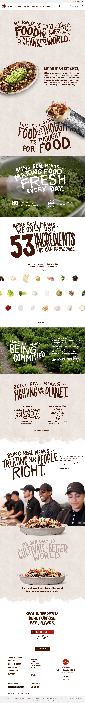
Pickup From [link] (62, 5)
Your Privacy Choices (52, 700)
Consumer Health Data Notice (52, 698)
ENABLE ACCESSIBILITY (78, 1)
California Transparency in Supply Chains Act (35, 698)
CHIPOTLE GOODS (14, 664)
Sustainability (34, 672)
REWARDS (27, 6)
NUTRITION (46, 6)
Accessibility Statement (7, 698)
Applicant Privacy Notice (19, 698)
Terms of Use (63, 698)
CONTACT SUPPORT (15, 657)
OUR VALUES (36, 6)
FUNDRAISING (13, 670)
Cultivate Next (34, 668)
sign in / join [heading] (75, 6)
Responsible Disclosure (34, 674)
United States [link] (13, 693)
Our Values (33, 657)
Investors (33, 661)
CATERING (18, 6)
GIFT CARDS (12, 667)
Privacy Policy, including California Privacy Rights (36, 700)
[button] (42, 649)
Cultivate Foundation (36, 665)
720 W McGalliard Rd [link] (63, 6)
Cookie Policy (71, 698)
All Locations (34, 670)
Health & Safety (35, 663)
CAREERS (11, 661)
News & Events (34, 659)
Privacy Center (79, 698)
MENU (10, 6)
